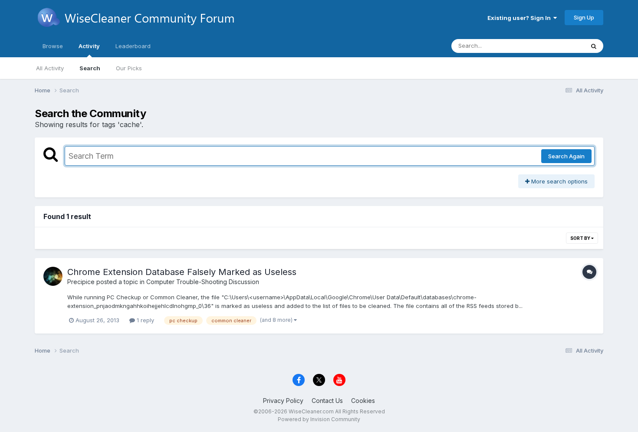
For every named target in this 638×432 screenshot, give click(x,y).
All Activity (50, 68)
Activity (89, 46)
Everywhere (557, 46)
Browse (53, 46)
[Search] (593, 46)
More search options (558, 181)
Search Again (566, 156)
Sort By (580, 238)
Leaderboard (133, 46)
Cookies (363, 400)
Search (89, 68)
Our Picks (129, 68)
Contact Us (327, 400)
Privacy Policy (283, 400)
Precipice (81, 281)
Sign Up (584, 17)
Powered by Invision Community (319, 419)
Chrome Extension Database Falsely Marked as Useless (181, 272)
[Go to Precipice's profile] (52, 276)
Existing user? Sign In (520, 17)
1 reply (144, 320)
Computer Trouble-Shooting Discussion (202, 281)
